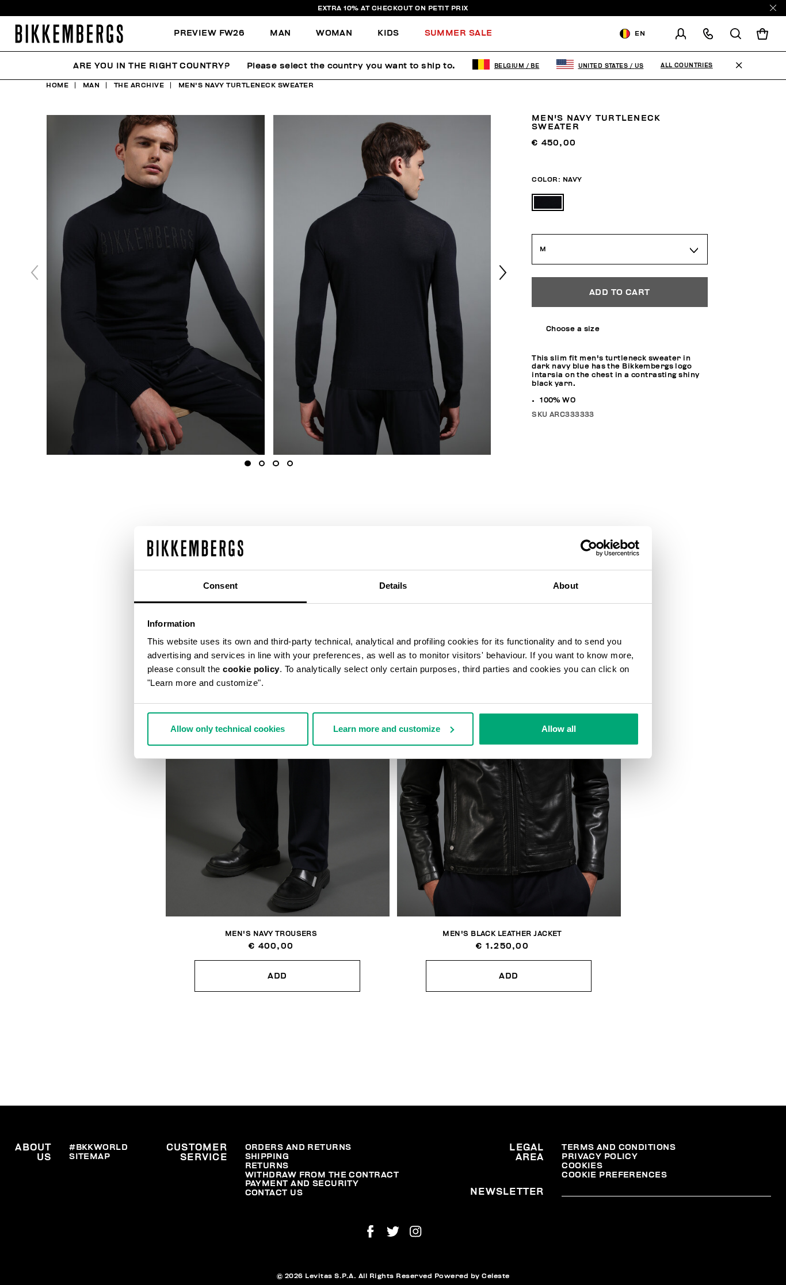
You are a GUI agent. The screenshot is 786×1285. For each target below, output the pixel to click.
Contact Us (274, 1192)
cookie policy (251, 669)
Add (277, 976)
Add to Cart (619, 291)
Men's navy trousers (271, 934)
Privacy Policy (600, 1156)
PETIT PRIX (448, 8)
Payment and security (302, 1183)
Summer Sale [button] (459, 33)
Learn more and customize (386, 729)
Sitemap (89, 1156)
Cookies (582, 1165)
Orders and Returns (298, 1147)
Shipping (267, 1156)
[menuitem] (215, 33)
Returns (267, 1165)
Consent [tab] (220, 585)
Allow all (558, 729)
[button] (502, 272)
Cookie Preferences (614, 1175)
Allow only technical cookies (227, 729)
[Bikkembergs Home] (69, 33)
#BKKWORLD (98, 1147)
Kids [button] (388, 33)
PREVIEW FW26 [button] (209, 33)
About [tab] (565, 585)
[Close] (773, 7)
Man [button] (280, 33)
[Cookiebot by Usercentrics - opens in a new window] (589, 548)
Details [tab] (393, 585)
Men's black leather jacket (502, 934)
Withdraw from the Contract (322, 1175)
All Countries (687, 65)
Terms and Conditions (619, 1147)
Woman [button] (334, 33)
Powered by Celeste (472, 1275)
